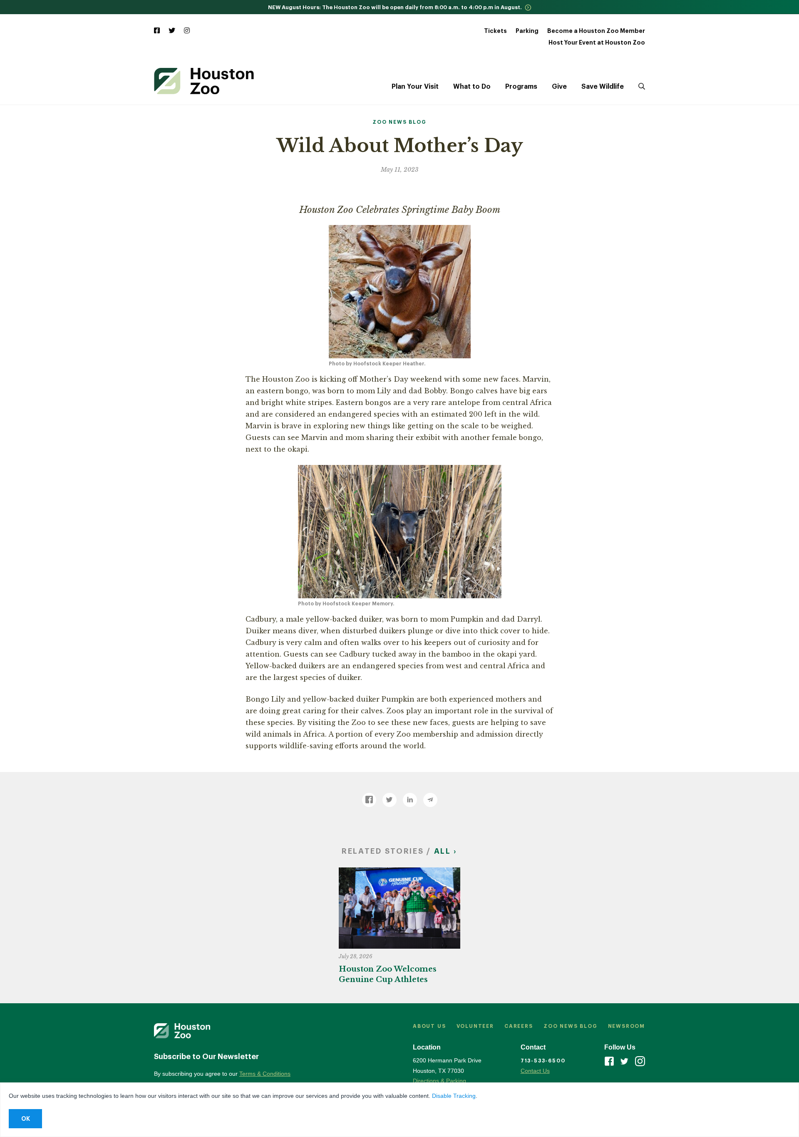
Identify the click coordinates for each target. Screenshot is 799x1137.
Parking (527, 31)
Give (559, 86)
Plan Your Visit (415, 86)
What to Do (472, 86)
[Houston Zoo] (204, 81)
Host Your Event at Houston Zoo (596, 42)
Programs (521, 86)
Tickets (495, 31)
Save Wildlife (602, 86)
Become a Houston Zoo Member (596, 31)
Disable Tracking (454, 1095)
